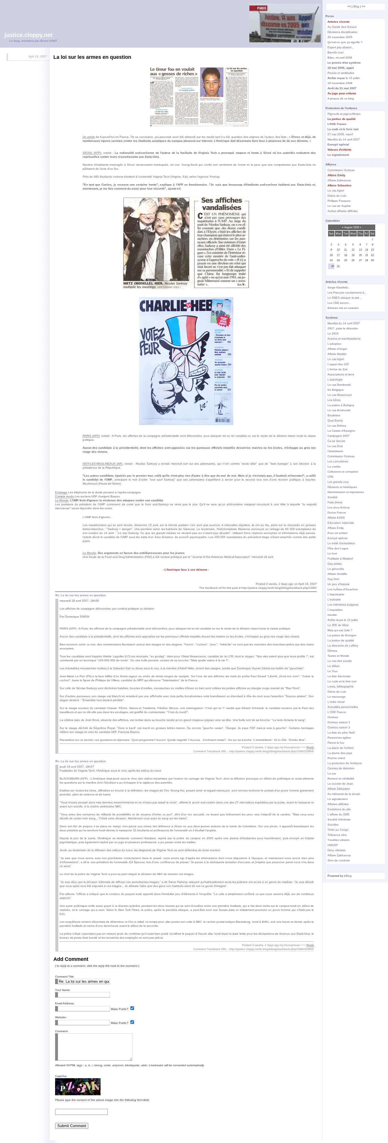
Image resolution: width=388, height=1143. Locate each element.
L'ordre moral (336, 701)
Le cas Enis (335, 446)
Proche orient (336, 758)
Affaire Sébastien (338, 788)
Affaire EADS (336, 517)
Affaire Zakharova (339, 180)
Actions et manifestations (343, 338)
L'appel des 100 (338, 364)
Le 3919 (333, 333)
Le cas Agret (335, 190)
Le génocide (335, 568)
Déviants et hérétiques (342, 487)
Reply (310, 747)
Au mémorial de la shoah (343, 793)
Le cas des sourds (339, 660)
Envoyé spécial (337, 538)
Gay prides (334, 563)
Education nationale (340, 522)
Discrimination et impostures (345, 492)
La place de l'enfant (340, 747)
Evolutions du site (339, 809)
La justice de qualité (340, 640)
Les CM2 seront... (339, 302)
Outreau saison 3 (338, 727)
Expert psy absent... (340, 47)
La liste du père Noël (341, 732)
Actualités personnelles (342, 706)
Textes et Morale (338, 655)
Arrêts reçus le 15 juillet (342, 620)
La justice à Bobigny (340, 405)
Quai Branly (335, 420)
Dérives (332, 650)
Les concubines (337, 461)
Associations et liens (340, 374)
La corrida (334, 466)
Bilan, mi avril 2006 (339, 57)
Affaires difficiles (338, 804)
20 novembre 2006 (339, 83)
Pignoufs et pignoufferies (343, 113)
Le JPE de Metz (338, 625)
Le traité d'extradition (341, 543)
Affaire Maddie (337, 354)
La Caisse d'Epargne (341, 430)
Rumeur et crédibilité (340, 778)
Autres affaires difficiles (342, 211)
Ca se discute (336, 440)
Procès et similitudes (340, 72)
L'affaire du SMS (338, 814)
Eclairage (61, 492)
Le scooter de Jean (340, 783)
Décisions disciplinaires (342, 32)
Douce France (336, 512)
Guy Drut (333, 579)
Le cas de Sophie (339, 205)
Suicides (333, 824)
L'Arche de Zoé (337, 369)
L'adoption (334, 343)
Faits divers (334, 502)
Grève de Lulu (336, 195)
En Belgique (335, 389)
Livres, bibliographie (340, 686)
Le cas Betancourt (339, 394)
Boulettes (333, 415)
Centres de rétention (340, 768)
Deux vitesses (336, 850)
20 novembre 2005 (339, 37)
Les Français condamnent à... (347, 292)
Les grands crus (338, 481)
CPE (330, 476)
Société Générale (339, 819)
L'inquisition (335, 609)
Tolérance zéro (337, 834)
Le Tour (332, 671)
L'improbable (335, 594)
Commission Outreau (341, 170)
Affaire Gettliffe (337, 573)
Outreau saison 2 (338, 722)
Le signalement (337, 799)
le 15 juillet (343, 78)
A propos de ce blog (340, 98)
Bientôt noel (335, 52)
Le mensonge (336, 696)
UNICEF (332, 845)
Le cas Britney (336, 425)
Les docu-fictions (338, 507)
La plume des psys (339, 753)
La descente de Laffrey (342, 645)
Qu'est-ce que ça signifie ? (344, 42)
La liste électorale (339, 676)
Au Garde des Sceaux (342, 26)
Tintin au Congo (338, 829)
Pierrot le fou (335, 742)
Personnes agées (339, 737)
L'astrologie (335, 379)
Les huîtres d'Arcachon (342, 589)
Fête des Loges (337, 548)
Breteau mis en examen (343, 307)
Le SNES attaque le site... (344, 297)
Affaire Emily (335, 527)
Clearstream (335, 451)
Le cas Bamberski (339, 384)
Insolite (332, 614)
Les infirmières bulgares (342, 604)
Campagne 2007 (338, 435)
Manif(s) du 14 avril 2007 (343, 139)
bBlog (348, 875)
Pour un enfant (337, 533)
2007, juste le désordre (342, 328)
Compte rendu (64, 496)
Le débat (333, 666)
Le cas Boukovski (339, 410)
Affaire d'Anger (337, 348)
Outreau (332, 717)
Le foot (332, 553)
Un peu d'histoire (338, 584)
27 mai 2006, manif (340, 134)
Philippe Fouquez (339, 200)
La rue (331, 773)
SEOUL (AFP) (92, 152)
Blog (356, 6)
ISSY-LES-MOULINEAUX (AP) (102, 463)
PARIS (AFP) (91, 435)
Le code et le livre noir (341, 681)
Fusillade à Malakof (340, 558)
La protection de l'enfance (344, 763)
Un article (89, 136)
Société (332, 497)
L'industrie (334, 599)
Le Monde (61, 500)
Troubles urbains (338, 839)
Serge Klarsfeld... (338, 287)
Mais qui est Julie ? (339, 630)
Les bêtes (334, 400)
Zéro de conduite (338, 860)
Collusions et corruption (342, 471)
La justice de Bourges (341, 635)
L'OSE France (336, 712)
